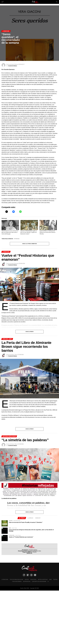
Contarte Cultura (12, 65)
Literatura (5, 579)
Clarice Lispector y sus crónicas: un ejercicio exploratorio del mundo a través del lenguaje (10, 232)
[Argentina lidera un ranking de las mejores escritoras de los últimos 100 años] (48, 225)
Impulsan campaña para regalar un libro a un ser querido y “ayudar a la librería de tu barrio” (29, 232)
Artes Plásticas (43, 579)
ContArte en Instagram (39, 581)
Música (27, 579)
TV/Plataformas (17, 581)
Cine (50, 579)
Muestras (33, 579)
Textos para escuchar (16, 579)
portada (17, 238)
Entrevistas (26, 581)
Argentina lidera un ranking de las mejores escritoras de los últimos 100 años (47, 232)
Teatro (55, 579)
